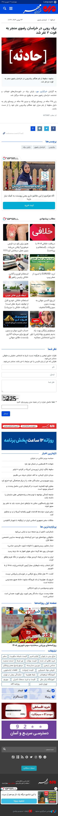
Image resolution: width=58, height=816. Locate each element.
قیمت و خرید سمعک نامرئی (24, 679)
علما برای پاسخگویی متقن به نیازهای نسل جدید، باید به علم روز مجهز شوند (28, 505)
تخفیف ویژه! (19, 801)
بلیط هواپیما (30, 674)
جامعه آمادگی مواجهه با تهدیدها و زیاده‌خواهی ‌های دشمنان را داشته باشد (29, 496)
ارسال (6, 413)
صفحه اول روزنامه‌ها (45, 603)
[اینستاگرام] (36, 757)
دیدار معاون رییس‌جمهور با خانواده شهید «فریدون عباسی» (30, 545)
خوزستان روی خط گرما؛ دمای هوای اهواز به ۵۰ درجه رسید (30, 551)
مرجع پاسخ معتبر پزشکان (13, 665)
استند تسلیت (8, 660)
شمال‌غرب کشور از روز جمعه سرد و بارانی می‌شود (34, 531)
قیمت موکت (32, 660)
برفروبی (52, 147)
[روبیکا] (27, 757)
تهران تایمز (43, 684)
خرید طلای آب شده (47, 660)
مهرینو (6, 679)
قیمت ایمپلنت (27, 670)
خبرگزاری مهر (42, 91)
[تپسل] (4, 158)
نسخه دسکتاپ (29, 768)
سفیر (5, 656)
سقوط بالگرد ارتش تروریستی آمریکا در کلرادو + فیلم (33, 469)
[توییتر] (31, 757)
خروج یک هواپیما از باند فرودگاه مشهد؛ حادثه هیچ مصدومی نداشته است (29, 581)
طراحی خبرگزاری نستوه (43, 811)
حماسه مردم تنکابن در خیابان (41, 458)
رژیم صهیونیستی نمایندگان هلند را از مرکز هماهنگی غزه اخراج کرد (27, 480)
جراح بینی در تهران (48, 656)
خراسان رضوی (42, 20)
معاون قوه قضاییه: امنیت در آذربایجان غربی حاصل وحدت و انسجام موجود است (29, 488)
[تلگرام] (45, 757)
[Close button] (55, 788)
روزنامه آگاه (15, 684)
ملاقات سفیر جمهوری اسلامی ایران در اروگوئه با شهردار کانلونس (28, 520)
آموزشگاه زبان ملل (47, 679)
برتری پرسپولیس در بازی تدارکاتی (40, 588)
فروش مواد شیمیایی (46, 670)
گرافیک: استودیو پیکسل (21, 811)
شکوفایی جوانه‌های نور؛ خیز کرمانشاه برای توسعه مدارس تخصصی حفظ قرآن (27, 539)
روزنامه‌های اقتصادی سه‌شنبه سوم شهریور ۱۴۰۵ (27, 645)
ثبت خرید (29, 205)
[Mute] (10, 188)
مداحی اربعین (49, 665)
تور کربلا (20, 660)
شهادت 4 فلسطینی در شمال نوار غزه (38, 464)
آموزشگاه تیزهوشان (47, 674)
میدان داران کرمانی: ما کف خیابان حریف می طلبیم (33, 475)
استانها (52, 20)
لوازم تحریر (34, 656)
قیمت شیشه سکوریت (18, 656)
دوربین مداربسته (33, 665)
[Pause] (6, 188)
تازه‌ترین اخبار (49, 454)
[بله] (40, 757)
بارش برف (26, 147)
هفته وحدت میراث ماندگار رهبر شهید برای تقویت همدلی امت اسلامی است (28, 595)
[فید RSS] (22, 757)
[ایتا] (13, 757)
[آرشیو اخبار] (18, 757)
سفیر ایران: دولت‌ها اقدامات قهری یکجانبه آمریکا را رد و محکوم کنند (28, 513)
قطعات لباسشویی (10, 670)
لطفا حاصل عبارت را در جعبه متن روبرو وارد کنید (36, 402)
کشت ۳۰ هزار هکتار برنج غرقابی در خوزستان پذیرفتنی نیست (29, 574)
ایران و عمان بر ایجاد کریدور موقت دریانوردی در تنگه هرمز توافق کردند (28, 559)
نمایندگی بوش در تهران (12, 674)
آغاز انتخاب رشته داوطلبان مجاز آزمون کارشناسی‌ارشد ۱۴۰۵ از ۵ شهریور (28, 567)
